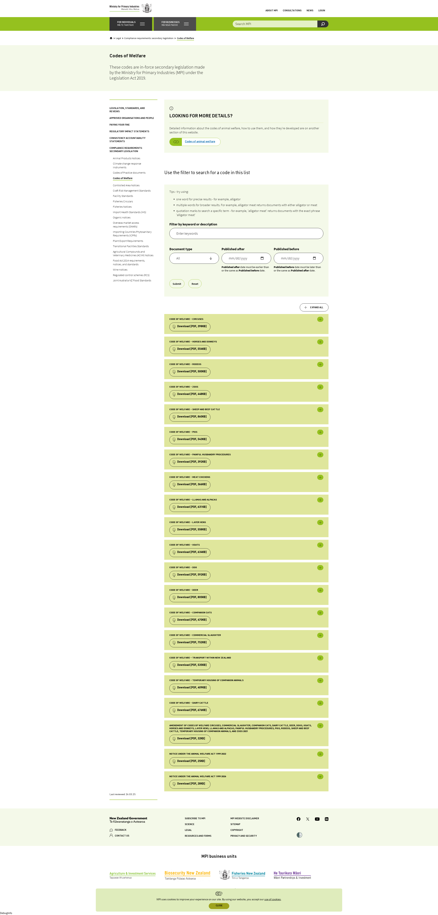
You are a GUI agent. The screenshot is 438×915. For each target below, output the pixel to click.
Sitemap (235, 824)
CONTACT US (122, 836)
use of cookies (272, 899)
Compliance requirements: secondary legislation (148, 38)
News (310, 11)
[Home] (111, 38)
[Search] (322, 24)
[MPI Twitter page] (308, 820)
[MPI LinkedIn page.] (326, 819)
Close (219, 906)
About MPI (272, 11)
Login (321, 11)
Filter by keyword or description (193, 224)
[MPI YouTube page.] (317, 819)
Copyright (236, 830)
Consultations (292, 11)
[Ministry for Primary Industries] (131, 8)
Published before (286, 249)
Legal (118, 38)
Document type (180, 249)
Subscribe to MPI (195, 819)
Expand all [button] (316, 307)
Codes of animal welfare (200, 142)
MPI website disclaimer (244, 819)
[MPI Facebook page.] (299, 819)
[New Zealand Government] (128, 820)
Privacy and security (243, 836)
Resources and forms (198, 836)
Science (189, 824)
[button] (131, 24)
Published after (233, 249)
